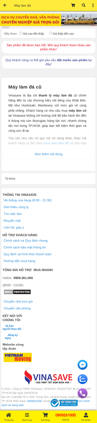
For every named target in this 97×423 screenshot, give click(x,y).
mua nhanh (43, 270)
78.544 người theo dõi (11, 327)
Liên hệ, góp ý (14, 227)
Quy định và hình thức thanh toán (27, 254)
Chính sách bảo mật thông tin (25, 247)
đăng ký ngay (11, 336)
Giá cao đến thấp (33, 33)
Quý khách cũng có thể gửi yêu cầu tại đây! (48, 62)
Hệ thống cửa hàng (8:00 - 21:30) (28, 200)
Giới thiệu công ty (16, 207)
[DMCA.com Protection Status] (17, 293)
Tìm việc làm (13, 214)
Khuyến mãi (12, 220)
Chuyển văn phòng (17, 308)
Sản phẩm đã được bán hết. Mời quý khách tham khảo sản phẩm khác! (49, 47)
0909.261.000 (23, 278)
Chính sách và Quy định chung (26, 240)
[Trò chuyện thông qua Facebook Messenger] (83, 368)
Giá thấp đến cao (63, 33)
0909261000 (34, 401)
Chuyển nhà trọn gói (18, 301)
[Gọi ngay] (83, 397)
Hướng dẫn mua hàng (19, 261)
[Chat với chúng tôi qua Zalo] (83, 383)
